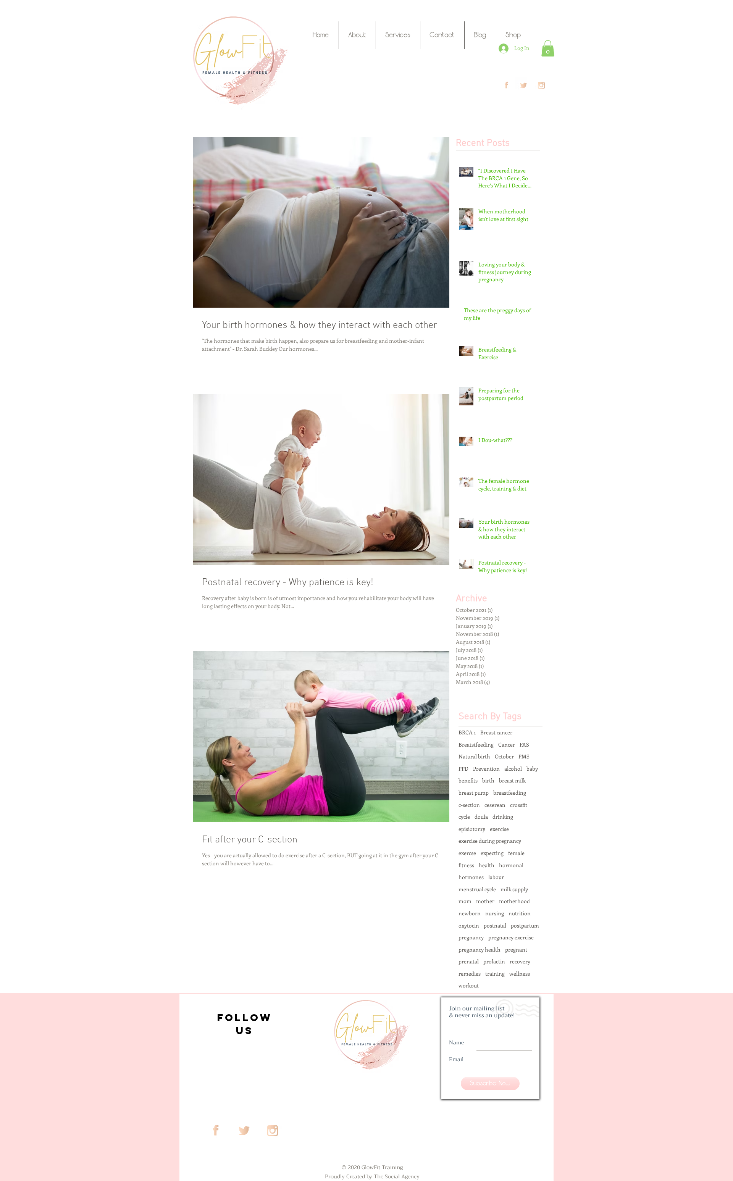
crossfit (518, 804)
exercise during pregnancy (490, 840)
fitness (466, 865)
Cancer (506, 744)
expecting (492, 853)
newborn (470, 913)
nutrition (520, 913)
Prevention (486, 768)
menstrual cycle (477, 889)
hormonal (511, 865)
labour (496, 877)
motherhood (514, 901)
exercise (499, 829)
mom (465, 901)
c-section (469, 804)
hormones (471, 877)
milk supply (514, 889)
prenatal (469, 961)
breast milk (512, 780)
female (516, 853)
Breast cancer (496, 732)
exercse (467, 853)
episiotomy (472, 829)
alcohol (513, 768)
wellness (519, 973)
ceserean (494, 804)
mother (485, 901)
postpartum (525, 925)
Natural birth (474, 756)
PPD (463, 768)
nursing (494, 913)
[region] (243, 1022)
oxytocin (469, 925)
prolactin (494, 961)
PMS (524, 756)
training (495, 973)
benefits (468, 780)
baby (532, 768)
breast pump (474, 792)
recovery (520, 961)
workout (469, 985)
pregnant (516, 949)
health (486, 865)
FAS (524, 744)
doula (481, 816)
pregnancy (471, 937)
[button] (548, 48)
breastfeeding (509, 792)
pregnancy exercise (511, 937)
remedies (470, 973)
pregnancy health (480, 949)
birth (488, 780)
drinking (502, 816)
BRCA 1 (467, 732)
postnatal (495, 925)
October (504, 756)
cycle (464, 816)
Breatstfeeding (476, 744)
